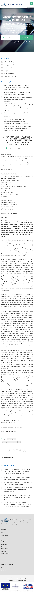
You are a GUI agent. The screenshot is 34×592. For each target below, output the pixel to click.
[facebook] (13, 450)
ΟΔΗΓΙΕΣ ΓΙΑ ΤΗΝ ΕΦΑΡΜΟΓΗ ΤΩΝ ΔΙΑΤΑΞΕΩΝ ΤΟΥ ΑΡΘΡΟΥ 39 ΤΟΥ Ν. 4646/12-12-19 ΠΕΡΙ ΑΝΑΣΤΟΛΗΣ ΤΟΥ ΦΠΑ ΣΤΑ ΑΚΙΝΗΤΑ (17, 471)
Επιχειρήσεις (17, 42)
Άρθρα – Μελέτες (9, 62)
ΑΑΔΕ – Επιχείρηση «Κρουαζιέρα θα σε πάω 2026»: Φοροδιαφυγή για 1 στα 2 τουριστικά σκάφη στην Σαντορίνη (16, 87)
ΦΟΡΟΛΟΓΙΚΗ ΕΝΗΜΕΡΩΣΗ (9, 25)
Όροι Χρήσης (23, 578)
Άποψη (6, 70)
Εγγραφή (3, 571)
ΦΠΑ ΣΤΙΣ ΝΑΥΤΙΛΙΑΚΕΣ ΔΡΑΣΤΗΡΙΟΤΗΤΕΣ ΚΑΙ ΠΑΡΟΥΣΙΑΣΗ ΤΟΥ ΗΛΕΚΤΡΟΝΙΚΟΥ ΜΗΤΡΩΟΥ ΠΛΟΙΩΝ (17, 497)
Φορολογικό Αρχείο (9, 73)
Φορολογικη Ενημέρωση (23, 41)
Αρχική (3, 532)
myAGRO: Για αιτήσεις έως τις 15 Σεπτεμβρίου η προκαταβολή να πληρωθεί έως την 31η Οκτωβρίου (18, 99)
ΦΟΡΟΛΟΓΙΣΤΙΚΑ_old (22, 23)
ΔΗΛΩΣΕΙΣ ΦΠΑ (11, 439)
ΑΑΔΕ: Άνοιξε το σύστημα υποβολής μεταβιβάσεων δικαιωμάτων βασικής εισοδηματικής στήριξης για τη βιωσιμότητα (16, 121)
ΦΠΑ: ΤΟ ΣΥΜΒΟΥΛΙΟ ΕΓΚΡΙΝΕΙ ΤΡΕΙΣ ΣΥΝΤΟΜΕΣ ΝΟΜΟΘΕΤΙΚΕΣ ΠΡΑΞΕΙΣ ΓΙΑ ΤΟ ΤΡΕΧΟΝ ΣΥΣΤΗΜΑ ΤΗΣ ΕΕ (18, 490)
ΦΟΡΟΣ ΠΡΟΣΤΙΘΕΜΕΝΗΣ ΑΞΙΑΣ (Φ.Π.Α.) (11, 442)
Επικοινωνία (4, 535)
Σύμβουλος (12, 23)
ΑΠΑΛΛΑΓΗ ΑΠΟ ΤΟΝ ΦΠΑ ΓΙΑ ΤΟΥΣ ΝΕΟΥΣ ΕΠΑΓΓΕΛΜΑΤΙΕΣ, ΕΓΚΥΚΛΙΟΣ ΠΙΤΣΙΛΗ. (17, 478)
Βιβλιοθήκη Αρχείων (10, 76)
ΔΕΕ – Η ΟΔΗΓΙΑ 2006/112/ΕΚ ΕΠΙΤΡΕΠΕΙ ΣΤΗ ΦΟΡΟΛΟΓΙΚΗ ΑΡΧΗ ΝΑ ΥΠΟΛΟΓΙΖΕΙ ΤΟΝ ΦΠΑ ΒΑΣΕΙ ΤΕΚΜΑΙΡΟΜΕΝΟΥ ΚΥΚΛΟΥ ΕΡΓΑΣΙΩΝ (17, 504)
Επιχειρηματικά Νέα (9, 65)
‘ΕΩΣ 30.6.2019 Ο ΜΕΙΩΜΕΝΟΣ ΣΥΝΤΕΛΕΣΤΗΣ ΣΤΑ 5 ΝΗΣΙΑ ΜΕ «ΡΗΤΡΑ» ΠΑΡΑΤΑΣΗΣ (18, 483)
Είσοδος (3, 568)
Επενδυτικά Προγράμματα (11, 68)
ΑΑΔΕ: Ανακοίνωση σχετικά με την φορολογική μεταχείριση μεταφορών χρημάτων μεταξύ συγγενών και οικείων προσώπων (17, 128)
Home (5, 23)
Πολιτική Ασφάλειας (12, 578)
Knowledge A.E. (21, 580)
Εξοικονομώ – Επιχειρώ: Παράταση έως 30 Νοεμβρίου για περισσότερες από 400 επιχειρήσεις (16, 115)
